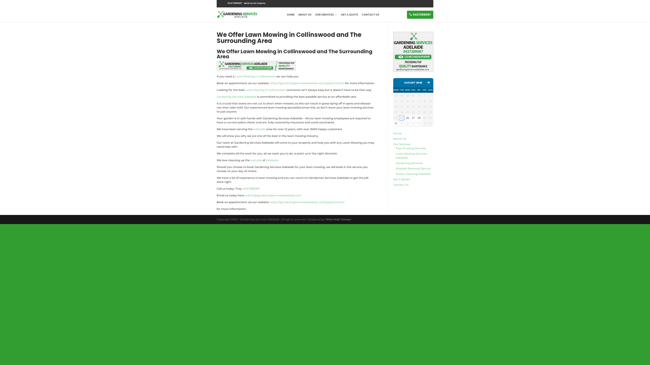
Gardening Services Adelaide (236, 96)
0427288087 (422, 15)
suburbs (256, 160)
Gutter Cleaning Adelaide (413, 174)
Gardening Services (409, 163)
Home (291, 14)
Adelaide (259, 129)
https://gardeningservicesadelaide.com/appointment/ (307, 83)
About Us (304, 14)
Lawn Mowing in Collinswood (255, 76)
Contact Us (370, 14)
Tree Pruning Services (411, 148)
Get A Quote (349, 14)
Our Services (324, 14)
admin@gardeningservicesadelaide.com (273, 195)
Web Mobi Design (338, 219)
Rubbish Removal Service (413, 168)
